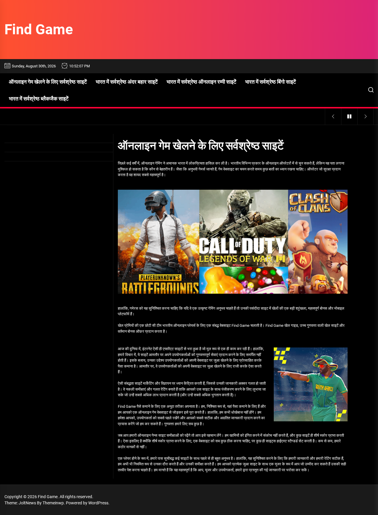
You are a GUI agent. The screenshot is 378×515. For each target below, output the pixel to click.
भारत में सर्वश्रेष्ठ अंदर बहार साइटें (127, 82)
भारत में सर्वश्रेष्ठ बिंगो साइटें (270, 82)
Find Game (38, 29)
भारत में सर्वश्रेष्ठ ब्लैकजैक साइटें (39, 98)
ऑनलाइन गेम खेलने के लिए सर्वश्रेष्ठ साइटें (48, 82)
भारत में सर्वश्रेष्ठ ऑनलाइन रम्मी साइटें (201, 82)
